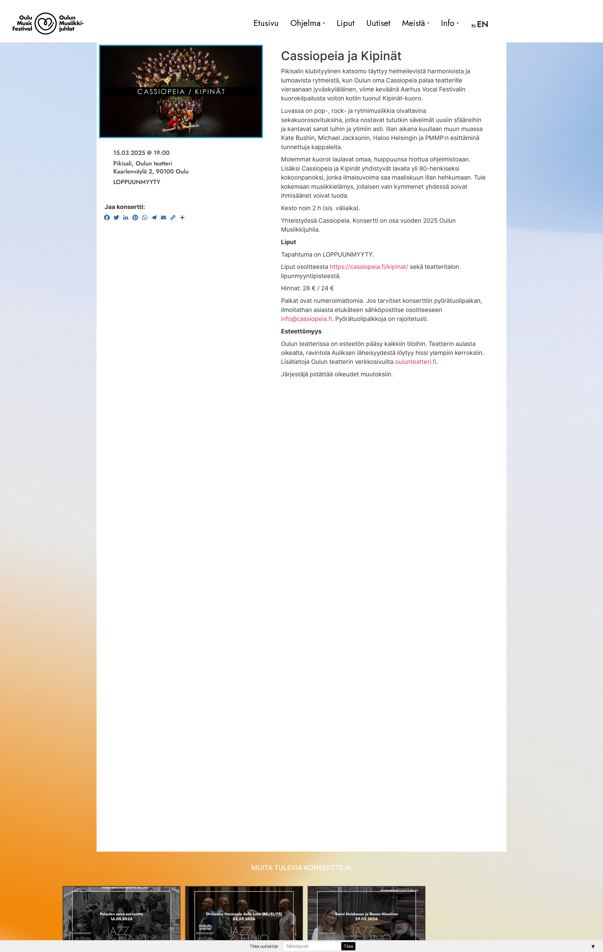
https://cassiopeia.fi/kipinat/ (369, 266)
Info (447, 23)
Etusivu (266, 23)
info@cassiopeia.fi (306, 318)
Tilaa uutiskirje (264, 946)
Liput (345, 23)
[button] (307, 23)
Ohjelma (305, 23)
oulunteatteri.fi (415, 361)
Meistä (413, 23)
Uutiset (378, 23)
